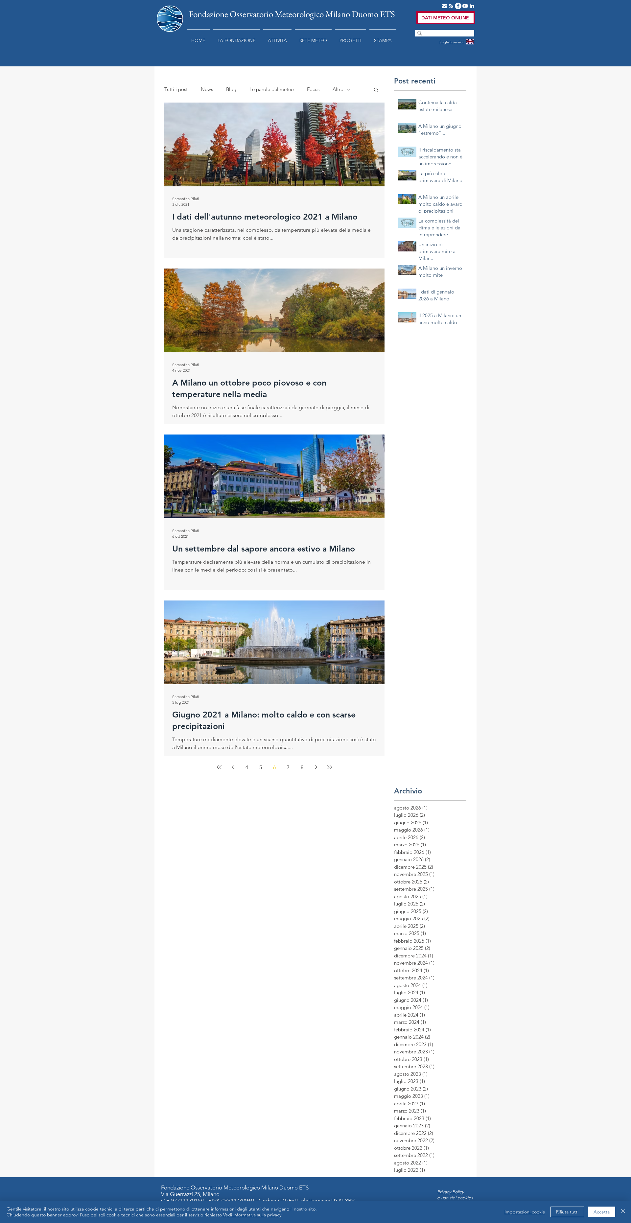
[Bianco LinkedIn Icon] (472, 6)
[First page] (219, 767)
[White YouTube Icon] (465, 6)
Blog (231, 89)
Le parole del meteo (271, 89)
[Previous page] (233, 767)
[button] (236, 37)
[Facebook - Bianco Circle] (458, 6)
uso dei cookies (457, 1198)
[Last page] (330, 767)
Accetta (602, 1212)
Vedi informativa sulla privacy (252, 1215)
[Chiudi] (623, 1212)
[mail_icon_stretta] (444, 6)
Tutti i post (176, 89)
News (207, 89)
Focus (313, 89)
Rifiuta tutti (567, 1212)
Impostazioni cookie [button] (524, 1212)
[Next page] (316, 767)
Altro (338, 89)
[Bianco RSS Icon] (451, 6)
